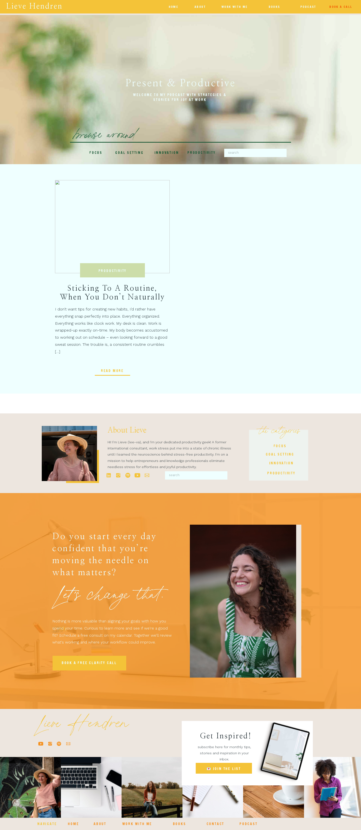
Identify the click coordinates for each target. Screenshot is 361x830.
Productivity (112, 270)
